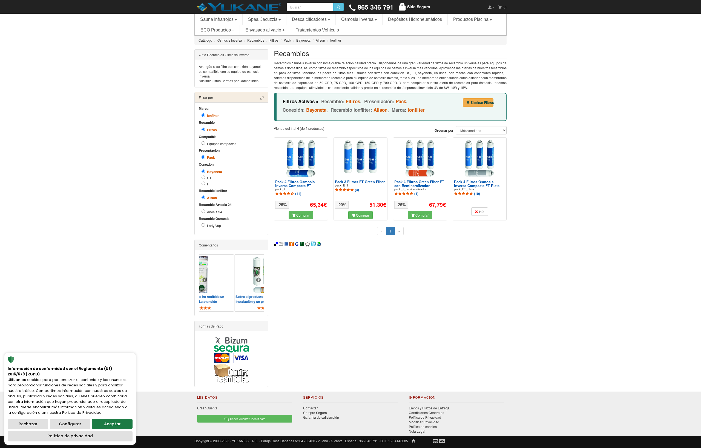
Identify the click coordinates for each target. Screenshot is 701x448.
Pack (211, 157)
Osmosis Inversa (359, 19)
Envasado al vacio (265, 30)
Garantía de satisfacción (321, 417)
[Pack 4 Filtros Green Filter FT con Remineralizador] (420, 158)
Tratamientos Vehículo (317, 30)
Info (481, 211)
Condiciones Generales (426, 412)
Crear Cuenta (207, 408)
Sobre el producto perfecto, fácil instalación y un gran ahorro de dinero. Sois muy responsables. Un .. (253, 301)
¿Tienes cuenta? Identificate (246, 419)
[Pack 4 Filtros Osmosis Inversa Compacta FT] (301, 158)
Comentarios (208, 245)
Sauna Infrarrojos (218, 19)
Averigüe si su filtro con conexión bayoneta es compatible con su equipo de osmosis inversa (231, 71)
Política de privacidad (70, 436)
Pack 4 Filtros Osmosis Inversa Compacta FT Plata (476, 183)
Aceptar (112, 424)
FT (209, 184)
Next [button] (258, 280)
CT (209, 178)
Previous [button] (205, 280)
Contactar (310, 408)
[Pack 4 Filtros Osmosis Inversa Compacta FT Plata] (479, 158)
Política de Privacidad (425, 417)
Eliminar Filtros (481, 102)
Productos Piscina (472, 19)
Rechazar (28, 424)
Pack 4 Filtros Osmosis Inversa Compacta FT (295, 183)
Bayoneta (214, 172)
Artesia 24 (214, 211)
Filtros (212, 130)
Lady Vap (214, 225)
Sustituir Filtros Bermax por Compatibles (228, 80)
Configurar (70, 424)
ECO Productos (217, 30)
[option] (254, 283)
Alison (212, 198)
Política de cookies (423, 426)
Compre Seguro (315, 412)
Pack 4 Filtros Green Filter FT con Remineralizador (419, 183)
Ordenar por (444, 130)
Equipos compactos (221, 143)
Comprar (302, 215)
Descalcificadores (311, 19)
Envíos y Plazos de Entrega (429, 408)
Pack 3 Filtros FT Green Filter (360, 181)
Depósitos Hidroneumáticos (415, 19)
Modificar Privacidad (424, 422)
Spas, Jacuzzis (264, 19)
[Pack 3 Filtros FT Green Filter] (360, 156)
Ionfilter (213, 115)
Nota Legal (417, 431)
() (297, 193)
